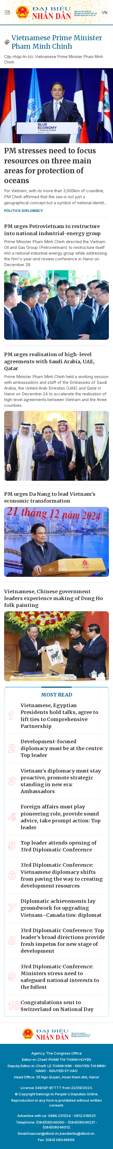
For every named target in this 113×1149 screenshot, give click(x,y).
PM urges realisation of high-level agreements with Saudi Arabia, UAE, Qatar (49, 361)
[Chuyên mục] (7, 12)
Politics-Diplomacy (23, 211)
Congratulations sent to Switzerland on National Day (57, 1005)
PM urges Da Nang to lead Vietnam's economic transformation (49, 497)
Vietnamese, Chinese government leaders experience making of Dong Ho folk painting (53, 598)
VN (104, 12)
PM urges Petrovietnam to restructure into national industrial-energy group (52, 229)
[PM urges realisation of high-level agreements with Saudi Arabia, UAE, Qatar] (56, 446)
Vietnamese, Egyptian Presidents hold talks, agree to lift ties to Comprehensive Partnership (59, 715)
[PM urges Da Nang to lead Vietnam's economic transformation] (56, 542)
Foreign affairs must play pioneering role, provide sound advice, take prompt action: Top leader (61, 817)
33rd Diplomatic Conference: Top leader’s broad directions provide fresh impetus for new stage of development (63, 940)
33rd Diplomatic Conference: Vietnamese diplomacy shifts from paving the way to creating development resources (62, 875)
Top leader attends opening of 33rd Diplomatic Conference (59, 846)
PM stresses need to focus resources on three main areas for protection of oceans (50, 165)
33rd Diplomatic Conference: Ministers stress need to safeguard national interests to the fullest (60, 976)
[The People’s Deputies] (56, 12)
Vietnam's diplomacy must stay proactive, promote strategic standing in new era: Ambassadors (61, 781)
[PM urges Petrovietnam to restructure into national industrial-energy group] (56, 305)
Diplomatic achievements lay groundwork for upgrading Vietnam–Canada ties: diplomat (61, 908)
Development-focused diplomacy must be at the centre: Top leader (62, 748)
